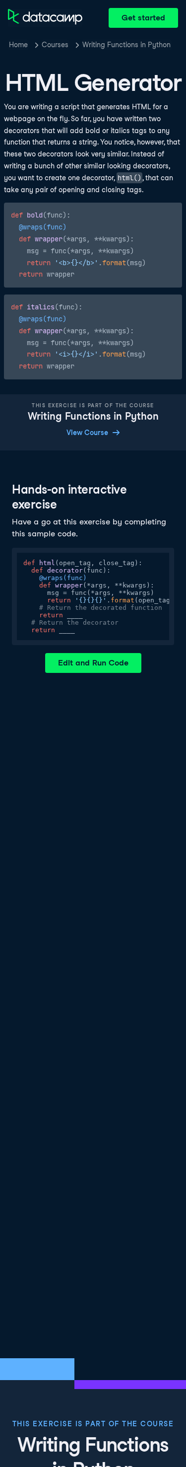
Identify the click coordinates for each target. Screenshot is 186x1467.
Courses (55, 45)
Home (18, 45)
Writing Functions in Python (126, 45)
